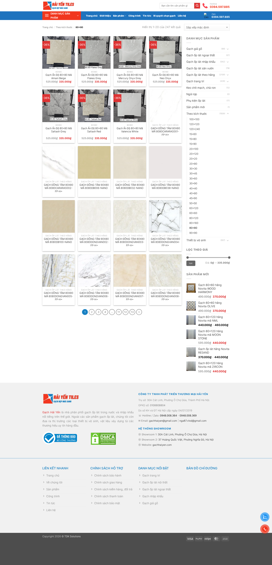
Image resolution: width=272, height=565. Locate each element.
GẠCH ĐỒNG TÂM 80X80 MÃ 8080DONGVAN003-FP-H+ (129, 242)
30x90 (193, 183)
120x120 (194, 124)
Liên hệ (182, 15)
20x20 (193, 158)
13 (132, 312)
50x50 (193, 203)
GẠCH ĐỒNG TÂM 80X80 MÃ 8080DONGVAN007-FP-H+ (129, 296)
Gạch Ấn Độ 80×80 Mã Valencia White (130, 130)
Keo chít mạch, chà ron (201, 87)
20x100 (193, 148)
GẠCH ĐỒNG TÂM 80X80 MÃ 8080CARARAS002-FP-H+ (58, 188)
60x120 (193, 208)
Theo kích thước (64, 27)
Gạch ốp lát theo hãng (200, 74)
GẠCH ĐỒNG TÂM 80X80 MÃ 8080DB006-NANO (94, 186)
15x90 (193, 143)
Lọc (191, 263)
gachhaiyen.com (162, 444)
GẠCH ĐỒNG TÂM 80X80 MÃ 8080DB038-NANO (165, 186)
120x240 (194, 129)
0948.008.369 (188, 415)
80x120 (193, 218)
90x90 (193, 232)
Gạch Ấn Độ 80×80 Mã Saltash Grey (58, 130)
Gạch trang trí (195, 81)
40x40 (193, 188)
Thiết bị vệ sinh (196, 240)
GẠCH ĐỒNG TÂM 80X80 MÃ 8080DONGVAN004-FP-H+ (165, 242)
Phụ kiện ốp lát (195, 100)
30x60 (193, 178)
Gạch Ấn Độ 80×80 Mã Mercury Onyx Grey (130, 76)
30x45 (193, 173)
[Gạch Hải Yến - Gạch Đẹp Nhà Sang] (63, 5)
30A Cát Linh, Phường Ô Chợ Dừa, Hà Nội (182, 434)
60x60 (193, 213)
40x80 (193, 193)
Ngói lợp (191, 94)
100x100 (194, 119)
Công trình (134, 15)
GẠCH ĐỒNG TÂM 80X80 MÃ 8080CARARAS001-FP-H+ (165, 131)
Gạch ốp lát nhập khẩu (200, 61)
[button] (61, 15)
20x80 (193, 163)
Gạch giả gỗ (194, 48)
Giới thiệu (105, 15)
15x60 (193, 134)
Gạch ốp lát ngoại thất (200, 55)
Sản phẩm (118, 15)
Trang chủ (92, 15)
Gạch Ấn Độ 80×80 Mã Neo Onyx (165, 76)
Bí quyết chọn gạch (164, 15)
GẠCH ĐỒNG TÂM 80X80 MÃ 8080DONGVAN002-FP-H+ (94, 242)
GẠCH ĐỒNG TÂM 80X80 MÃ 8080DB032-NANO (129, 186)
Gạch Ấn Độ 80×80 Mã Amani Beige (58, 76)
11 (118, 312)
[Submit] (197, 6)
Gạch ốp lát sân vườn (200, 68)
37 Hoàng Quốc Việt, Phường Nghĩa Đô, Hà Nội (186, 439)
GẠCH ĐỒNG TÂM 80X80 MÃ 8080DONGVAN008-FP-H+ (165, 296)
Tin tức (147, 15)
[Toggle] (228, 49)
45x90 (193, 198)
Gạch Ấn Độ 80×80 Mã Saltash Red (94, 130)
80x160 (193, 223)
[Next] (139, 312)
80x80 (193, 227)
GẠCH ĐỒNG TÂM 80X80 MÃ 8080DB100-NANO (58, 240)
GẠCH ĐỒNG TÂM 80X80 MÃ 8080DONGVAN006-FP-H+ (94, 296)
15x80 (193, 139)
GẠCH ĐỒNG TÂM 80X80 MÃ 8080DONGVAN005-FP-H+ (58, 296)
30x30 (193, 168)
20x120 (193, 153)
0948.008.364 (168, 415)
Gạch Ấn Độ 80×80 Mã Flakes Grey (94, 76)
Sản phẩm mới (195, 107)
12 (125, 312)
